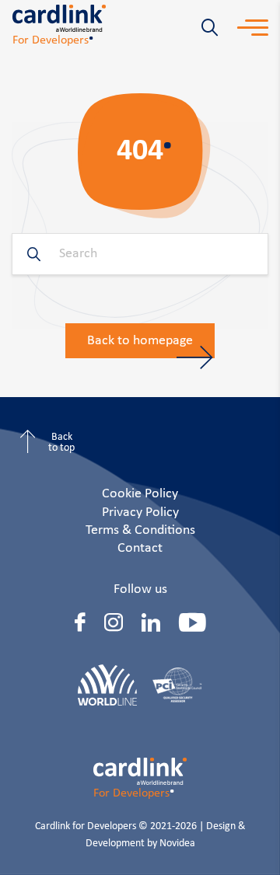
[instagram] (113, 622)
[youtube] (192, 622)
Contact (140, 548)
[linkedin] (151, 622)
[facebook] (80, 622)
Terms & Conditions (140, 530)
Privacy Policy (140, 512)
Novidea (177, 843)
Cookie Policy (140, 493)
